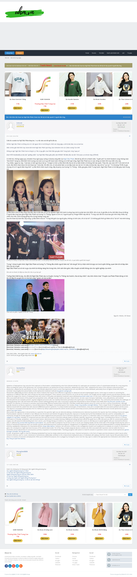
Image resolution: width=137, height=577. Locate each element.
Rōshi (123, 574)
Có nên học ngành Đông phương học (18, 476)
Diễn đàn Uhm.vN (33, 66)
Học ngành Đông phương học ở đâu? (18, 471)
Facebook (92, 556)
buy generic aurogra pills (64, 391)
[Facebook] (6, 566)
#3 (129, 464)
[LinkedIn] (10, 566)
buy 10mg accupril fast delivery (16, 438)
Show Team (75, 564)
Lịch (123, 53)
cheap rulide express (48, 426)
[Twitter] (17, 566)
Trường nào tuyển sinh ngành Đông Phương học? (21, 478)
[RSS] (21, 566)
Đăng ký (19, 53)
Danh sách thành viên (113, 53)
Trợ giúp (129, 53)
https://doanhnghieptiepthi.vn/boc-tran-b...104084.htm (59, 349)
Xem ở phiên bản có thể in (13, 496)
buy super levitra (16, 410)
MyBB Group (26, 574)
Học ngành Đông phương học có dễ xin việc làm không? (23, 480)
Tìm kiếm (101, 53)
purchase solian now (86, 396)
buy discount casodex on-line (116, 401)
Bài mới (7, 58)
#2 (129, 381)
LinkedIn (91, 562)
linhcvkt (19, 123)
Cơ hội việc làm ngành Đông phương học (19, 473)
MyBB (13, 574)
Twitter (91, 558)
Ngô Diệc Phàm (69, 159)
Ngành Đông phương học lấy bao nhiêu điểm (20, 474)
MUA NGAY (17, 108)
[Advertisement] (68, 36)
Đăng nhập (10, 53)
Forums (94, 53)
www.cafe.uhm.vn (36, 353)
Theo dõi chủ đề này (12, 494)
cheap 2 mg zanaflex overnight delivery (86, 405)
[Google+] (13, 566)
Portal (87, 53)
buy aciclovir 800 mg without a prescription (30, 423)
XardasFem (20, 368)
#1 (129, 136)
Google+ (92, 560)
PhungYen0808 (22, 451)
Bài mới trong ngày (16, 58)
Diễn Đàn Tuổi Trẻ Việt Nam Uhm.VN (16, 66)
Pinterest (92, 564)
